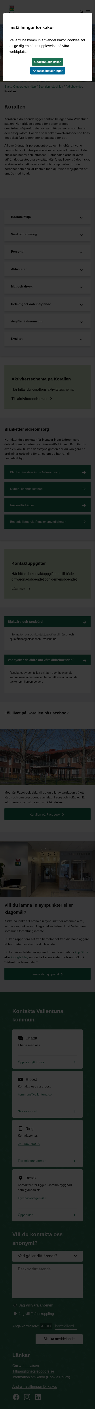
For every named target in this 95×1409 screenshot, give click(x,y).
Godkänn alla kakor (47, 62)
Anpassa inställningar (48, 70)
